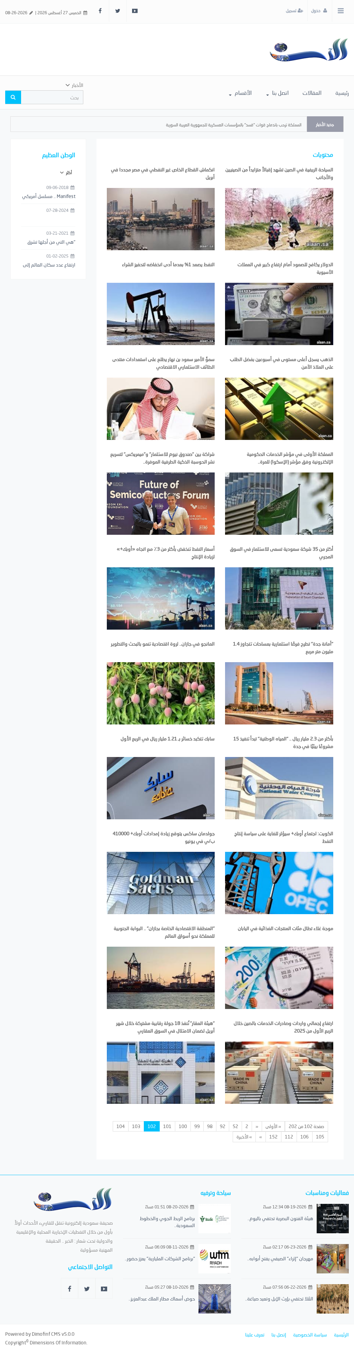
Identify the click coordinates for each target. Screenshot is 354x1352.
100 (183, 1126)
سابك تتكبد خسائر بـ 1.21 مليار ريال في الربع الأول (168, 738)
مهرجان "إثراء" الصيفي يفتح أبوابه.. (280, 1258)
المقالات (312, 92)
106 (304, 1136)
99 (197, 1126)
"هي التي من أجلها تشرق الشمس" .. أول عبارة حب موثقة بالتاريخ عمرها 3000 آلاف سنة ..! (50, 242)
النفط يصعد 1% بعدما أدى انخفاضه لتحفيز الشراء (168, 264)
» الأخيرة (244, 1136)
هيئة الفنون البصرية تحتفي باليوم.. (280, 1218)
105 (320, 1136)
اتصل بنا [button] (280, 92)
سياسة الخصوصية (310, 1334)
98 (210, 1126)
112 (289, 1136)
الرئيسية (341, 1334)
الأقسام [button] (242, 92)
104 (121, 1126)
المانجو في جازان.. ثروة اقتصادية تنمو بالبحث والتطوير (163, 644)
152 (273, 1136)
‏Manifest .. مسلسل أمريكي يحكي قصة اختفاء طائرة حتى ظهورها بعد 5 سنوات (48, 196)
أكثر (68, 172)
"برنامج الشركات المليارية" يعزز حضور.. (160, 1258)
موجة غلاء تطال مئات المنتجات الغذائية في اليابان (285, 928)
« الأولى (273, 1126)
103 (136, 1126)
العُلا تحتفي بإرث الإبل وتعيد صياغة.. (279, 1298)
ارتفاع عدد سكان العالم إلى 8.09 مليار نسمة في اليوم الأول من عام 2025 (49, 265)
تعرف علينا (254, 1334)
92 (222, 1126)
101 (167, 1126)
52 (235, 1126)
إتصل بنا (278, 1334)
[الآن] (309, 49)
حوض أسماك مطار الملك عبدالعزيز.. (162, 1298)
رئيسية (342, 92)
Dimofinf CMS (46, 1334)
